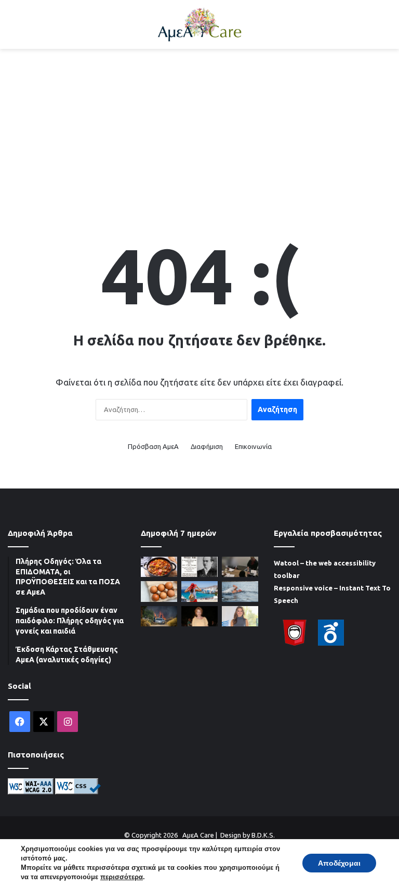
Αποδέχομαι (339, 863)
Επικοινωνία (253, 446)
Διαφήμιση (207, 446)
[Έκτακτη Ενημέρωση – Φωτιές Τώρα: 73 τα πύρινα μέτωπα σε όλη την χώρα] (159, 616)
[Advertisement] (199, 132)
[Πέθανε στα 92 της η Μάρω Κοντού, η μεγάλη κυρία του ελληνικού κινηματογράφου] (199, 616)
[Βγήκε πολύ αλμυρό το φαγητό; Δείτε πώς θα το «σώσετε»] (159, 567)
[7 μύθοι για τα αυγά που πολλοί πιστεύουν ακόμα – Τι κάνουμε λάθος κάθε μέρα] (159, 591)
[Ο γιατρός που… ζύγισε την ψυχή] (199, 567)
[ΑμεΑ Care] (199, 24)
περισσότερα (121, 877)
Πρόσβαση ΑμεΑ (153, 446)
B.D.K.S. (263, 835)
